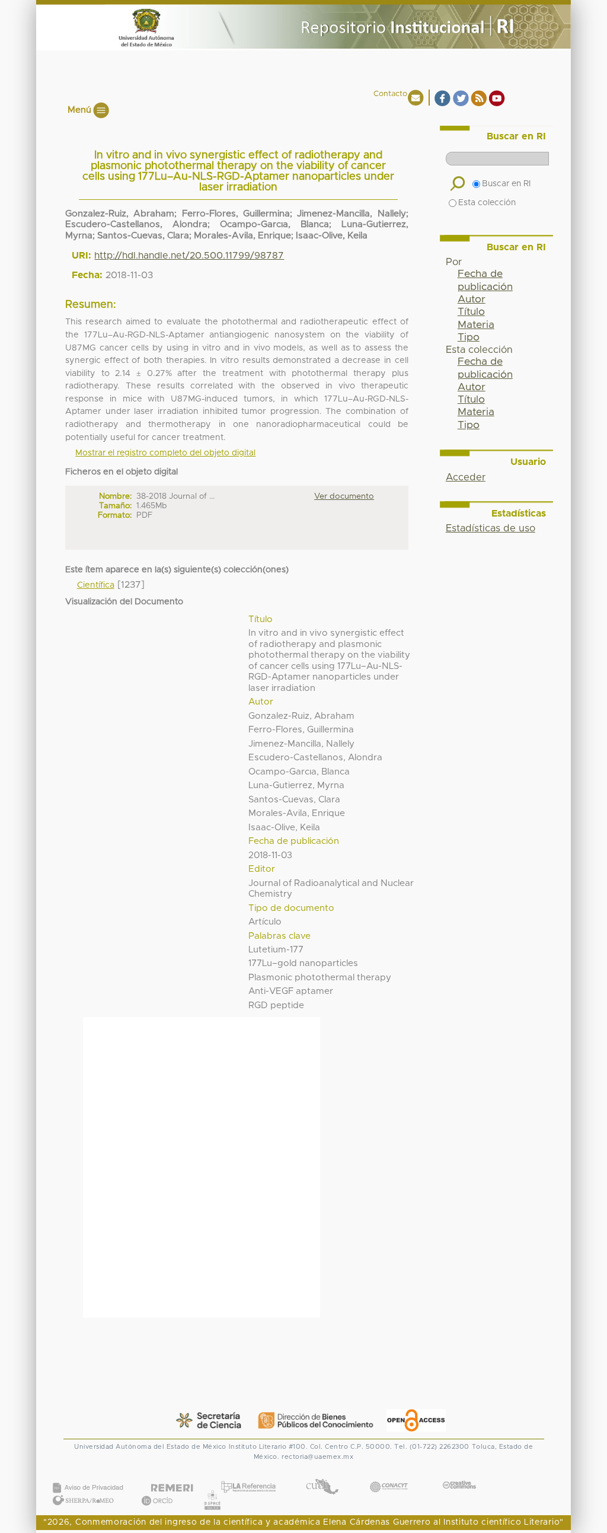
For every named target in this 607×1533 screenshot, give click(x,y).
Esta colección (487, 203)
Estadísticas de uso (490, 528)
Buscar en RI (506, 184)
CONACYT (389, 1474)
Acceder (465, 477)
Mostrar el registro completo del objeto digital (165, 453)
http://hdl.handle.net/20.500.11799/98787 (189, 255)
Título (471, 312)
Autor (471, 299)
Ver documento (344, 496)
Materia (476, 325)
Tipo (469, 337)
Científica (95, 585)
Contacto (390, 94)
